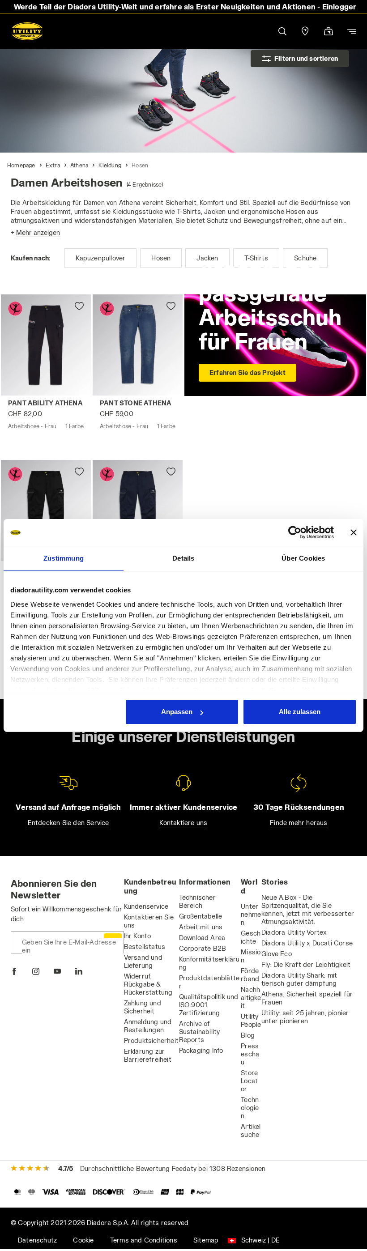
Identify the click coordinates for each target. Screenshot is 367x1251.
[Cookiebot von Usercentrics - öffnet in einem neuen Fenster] (295, 532)
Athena (79, 165)
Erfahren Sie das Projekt (247, 372)
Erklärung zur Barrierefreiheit (147, 1055)
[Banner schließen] (353, 532)
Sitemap (205, 1240)
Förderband (250, 975)
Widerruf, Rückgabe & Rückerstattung (148, 984)
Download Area (202, 937)
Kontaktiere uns (183, 822)
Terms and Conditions (143, 1240)
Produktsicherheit (151, 1040)
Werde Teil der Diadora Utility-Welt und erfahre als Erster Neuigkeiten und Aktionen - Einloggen (186, 6)
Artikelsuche (250, 1130)
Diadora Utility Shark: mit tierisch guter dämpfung (299, 979)
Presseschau (250, 1054)
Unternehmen (251, 914)
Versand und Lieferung (143, 961)
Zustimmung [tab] (63, 558)
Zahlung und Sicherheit (142, 1007)
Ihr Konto (137, 936)
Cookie (83, 1240)
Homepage (21, 165)
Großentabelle (200, 916)
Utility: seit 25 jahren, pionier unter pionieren (305, 1017)
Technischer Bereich (197, 901)
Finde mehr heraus (298, 822)
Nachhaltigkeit (251, 997)
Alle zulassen (299, 711)
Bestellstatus (145, 946)
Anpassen (176, 711)
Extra (53, 165)
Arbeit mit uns (201, 927)
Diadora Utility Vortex (294, 932)
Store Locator (249, 1081)
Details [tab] (183, 558)
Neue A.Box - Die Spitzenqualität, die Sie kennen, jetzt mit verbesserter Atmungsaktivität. (307, 909)
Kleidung (109, 165)
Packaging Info (201, 1050)
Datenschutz (37, 1240)
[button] (281, 31)
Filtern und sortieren (306, 58)
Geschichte (250, 937)
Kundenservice (146, 906)
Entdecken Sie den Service (68, 822)
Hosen (140, 165)
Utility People (251, 1020)
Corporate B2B (202, 948)
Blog (248, 1035)
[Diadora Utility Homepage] (27, 31)
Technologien (250, 1107)
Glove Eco (276, 953)
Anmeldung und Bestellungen (148, 1026)
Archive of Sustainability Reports (199, 1031)
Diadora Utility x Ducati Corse (307, 943)
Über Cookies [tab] (303, 558)
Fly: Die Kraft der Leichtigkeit (305, 964)
